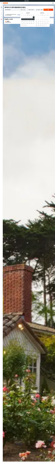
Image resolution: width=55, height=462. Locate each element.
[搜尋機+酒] (1, 10)
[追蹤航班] (1, 14)
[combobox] (13, 9)
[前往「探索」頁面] (1, 13)
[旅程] (1, 17)
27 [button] (33, 23)
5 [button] (36, 19)
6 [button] (33, 17)
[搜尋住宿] (1, 7)
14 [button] (40, 21)
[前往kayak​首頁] (5, 3)
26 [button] (31, 23)
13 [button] (33, 19)
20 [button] (33, 21)
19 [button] (31, 21)
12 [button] (31, 19)
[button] (54, 1)
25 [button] (29, 23)
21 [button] (40, 23)
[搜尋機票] (1, 5)
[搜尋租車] (1, 9)
